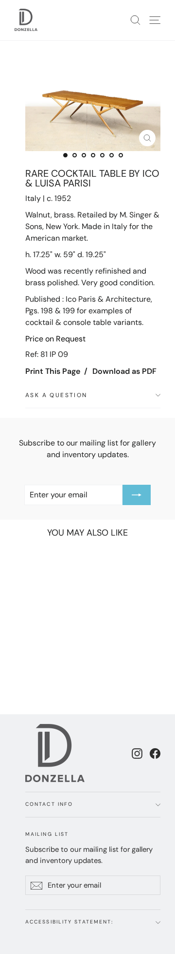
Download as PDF (124, 371)
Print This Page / (56, 371)
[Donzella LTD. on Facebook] (155, 753)
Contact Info (49, 804)
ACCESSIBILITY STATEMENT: (69, 922)
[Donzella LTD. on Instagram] (137, 753)
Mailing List (47, 834)
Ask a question (56, 395)
